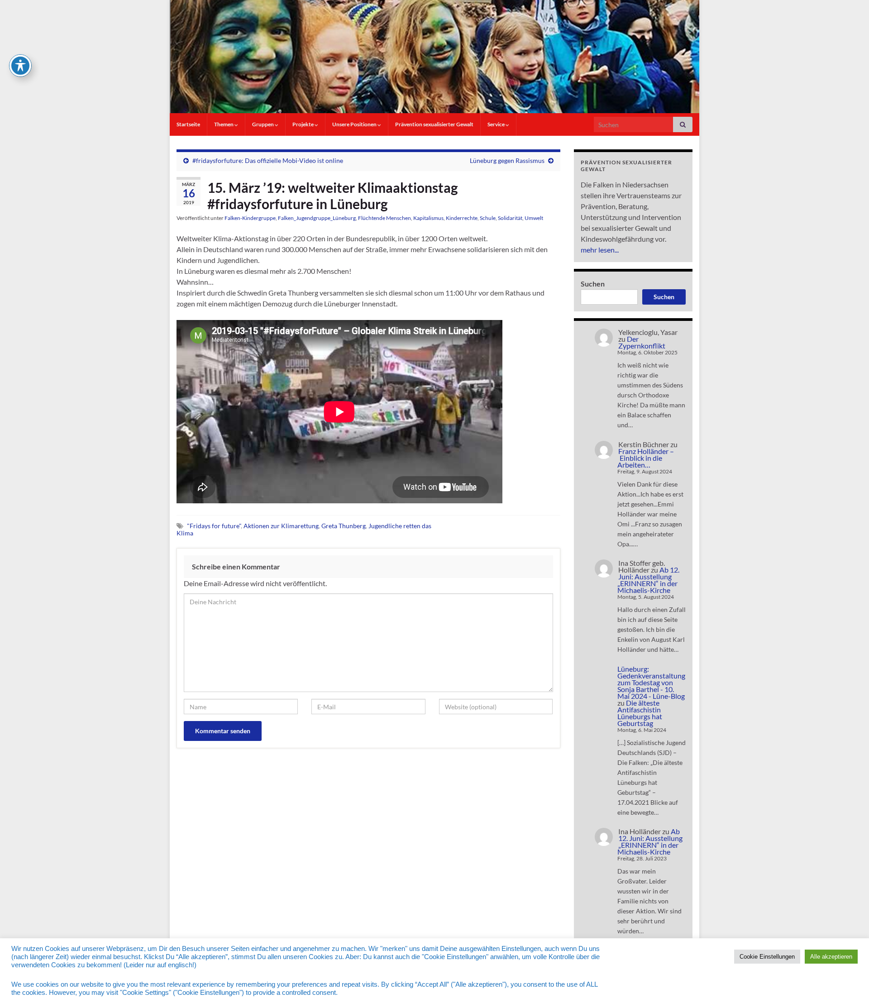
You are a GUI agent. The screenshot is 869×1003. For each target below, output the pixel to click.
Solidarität (510, 218)
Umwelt (534, 218)
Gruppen (263, 124)
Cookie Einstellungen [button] (767, 956)
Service (496, 124)
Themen (224, 124)
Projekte (303, 124)
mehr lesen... (600, 249)
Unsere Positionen (354, 124)
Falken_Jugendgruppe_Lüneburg (317, 218)
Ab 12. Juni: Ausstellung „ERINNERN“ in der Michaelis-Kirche (648, 579)
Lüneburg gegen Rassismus (507, 160)
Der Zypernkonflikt (641, 342)
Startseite (188, 124)
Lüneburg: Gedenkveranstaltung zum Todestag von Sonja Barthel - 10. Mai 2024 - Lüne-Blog (651, 682)
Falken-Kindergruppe (250, 218)
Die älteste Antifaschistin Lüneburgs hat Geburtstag (639, 712)
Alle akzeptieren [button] (831, 956)
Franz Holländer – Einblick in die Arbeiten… (645, 458)
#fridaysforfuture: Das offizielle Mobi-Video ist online (267, 160)
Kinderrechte (461, 218)
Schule (488, 218)
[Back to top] (848, 982)
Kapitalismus (428, 218)
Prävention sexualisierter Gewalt (434, 124)
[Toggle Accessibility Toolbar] (20, 65)
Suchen (593, 283)
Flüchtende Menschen (384, 218)
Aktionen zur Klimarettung (281, 526)
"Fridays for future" (214, 526)
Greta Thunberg (343, 526)
